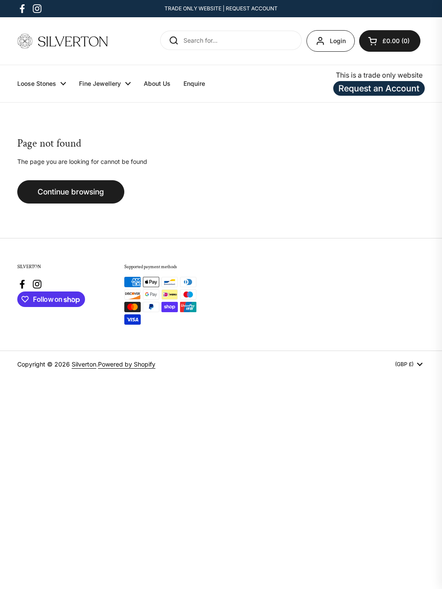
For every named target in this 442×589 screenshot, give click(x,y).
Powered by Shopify (126, 364)
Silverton (84, 364)
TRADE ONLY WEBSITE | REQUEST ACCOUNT (221, 8)
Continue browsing (71, 191)
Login (338, 40)
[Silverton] (62, 41)
